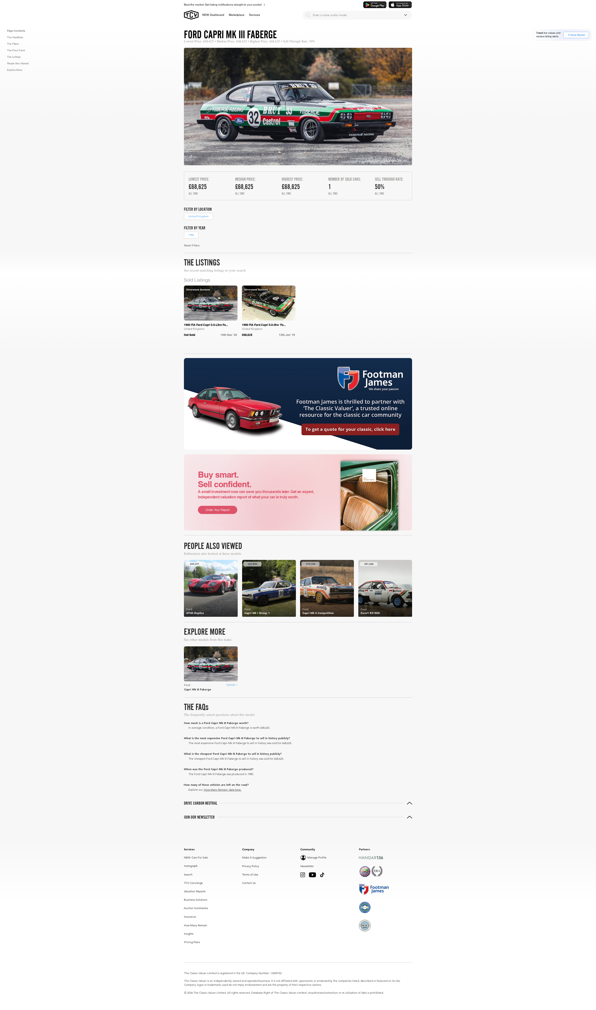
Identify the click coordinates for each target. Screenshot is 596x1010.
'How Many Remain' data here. (222, 789)
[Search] (308, 15)
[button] (236, 15)
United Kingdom (198, 216)
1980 (191, 235)
